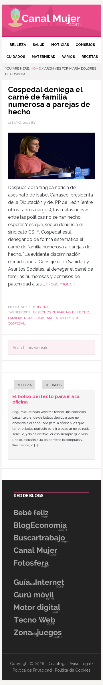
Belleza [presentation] (24, 385)
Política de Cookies (72, 670)
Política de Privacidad (32, 670)
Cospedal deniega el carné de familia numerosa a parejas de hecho (49, 100)
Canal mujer (51, 18)
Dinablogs (56, 663)
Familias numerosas (26, 318)
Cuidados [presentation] (53, 385)
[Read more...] (60, 284)
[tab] (21, 385)
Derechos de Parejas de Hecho (61, 312)
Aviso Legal (80, 663)
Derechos (40, 307)
